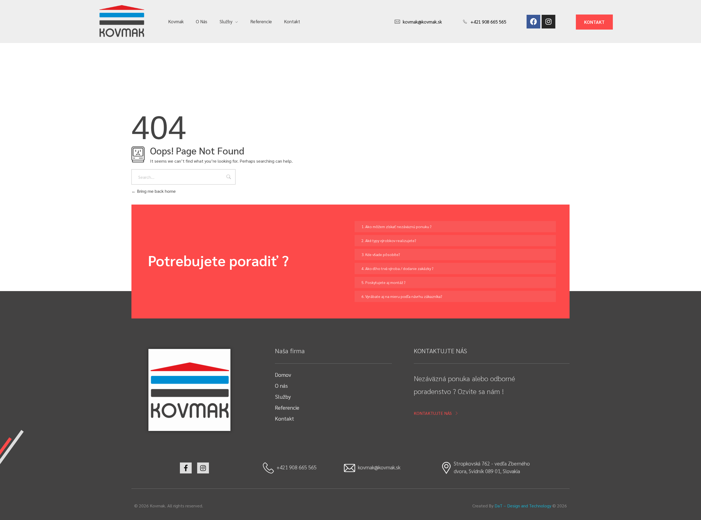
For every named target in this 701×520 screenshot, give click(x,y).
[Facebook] (533, 21)
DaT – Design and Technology (523, 505)
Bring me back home (156, 191)
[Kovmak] (121, 20)
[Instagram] (548, 21)
